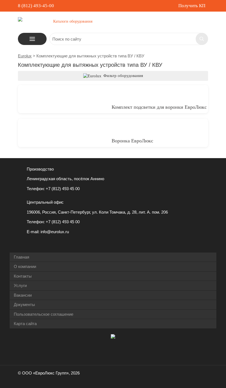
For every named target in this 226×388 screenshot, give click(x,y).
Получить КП (191, 5)
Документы (24, 304)
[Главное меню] (32, 39)
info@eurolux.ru (55, 231)
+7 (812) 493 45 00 (63, 188)
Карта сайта (25, 323)
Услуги (20, 285)
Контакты (23, 276)
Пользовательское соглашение (43, 314)
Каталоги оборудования (72, 21)
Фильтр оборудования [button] (122, 75)
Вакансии (23, 295)
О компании (25, 266)
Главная (21, 257)
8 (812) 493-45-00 (36, 5)
